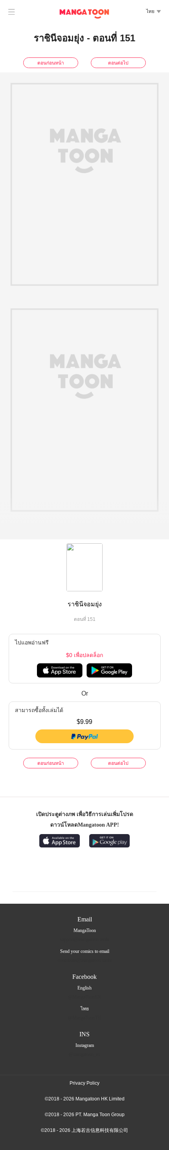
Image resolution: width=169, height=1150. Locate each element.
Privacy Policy (84, 1083)
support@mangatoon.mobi (84, 939)
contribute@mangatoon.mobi (85, 960)
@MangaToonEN (84, 997)
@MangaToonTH (84, 1018)
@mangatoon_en (84, 1054)
